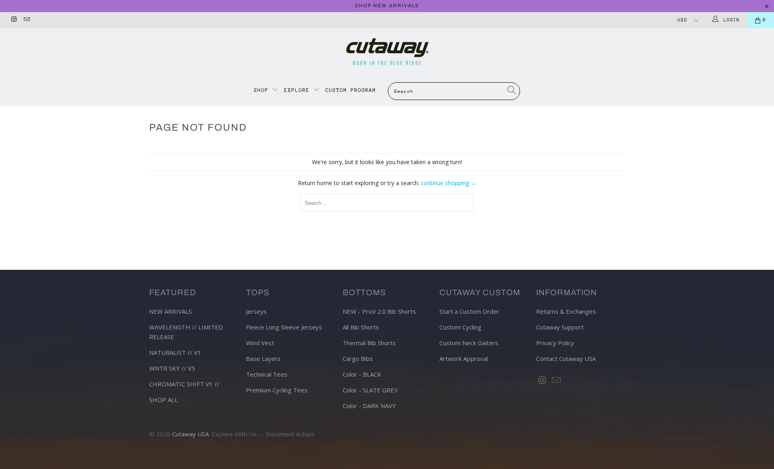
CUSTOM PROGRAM (350, 90)
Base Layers (263, 358)
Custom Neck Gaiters (468, 343)
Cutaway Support (560, 327)
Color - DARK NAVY (369, 406)
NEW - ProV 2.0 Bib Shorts (379, 311)
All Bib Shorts (361, 327)
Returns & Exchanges (566, 311)
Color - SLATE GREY (370, 390)
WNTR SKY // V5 (172, 368)
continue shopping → (448, 183)
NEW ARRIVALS (170, 311)
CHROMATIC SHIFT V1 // (184, 384)
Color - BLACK (362, 374)
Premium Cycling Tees (277, 390)
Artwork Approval (463, 358)
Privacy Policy (555, 343)
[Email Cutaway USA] (26, 20)
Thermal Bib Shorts (369, 343)
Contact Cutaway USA (566, 358)
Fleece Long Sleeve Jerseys (284, 327)
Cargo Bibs (358, 358)
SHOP (263, 90)
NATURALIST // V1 (175, 352)
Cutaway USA (190, 434)
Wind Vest (260, 343)
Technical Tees (266, 374)
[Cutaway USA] (387, 51)
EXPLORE (297, 90)
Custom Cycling (460, 327)
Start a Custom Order (469, 311)
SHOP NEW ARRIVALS (387, 5)
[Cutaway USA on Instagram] (13, 20)
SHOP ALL (163, 400)
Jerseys (256, 311)
